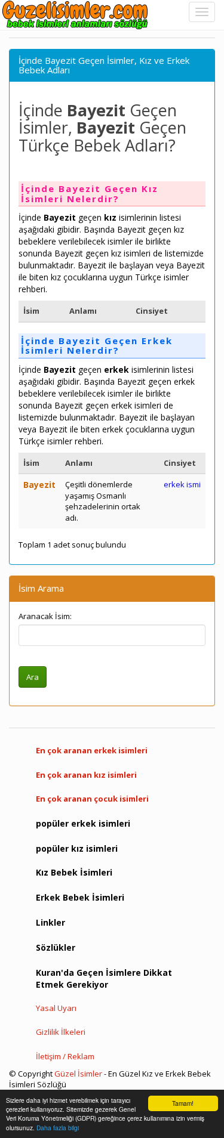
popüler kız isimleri (77, 848)
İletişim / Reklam (65, 1056)
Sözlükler (55, 947)
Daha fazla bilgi (57, 1127)
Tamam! (183, 1103)
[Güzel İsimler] (77, 15)
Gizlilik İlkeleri (60, 1031)
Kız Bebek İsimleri (74, 872)
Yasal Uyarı (56, 1008)
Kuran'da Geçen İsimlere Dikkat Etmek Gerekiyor (104, 978)
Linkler (50, 922)
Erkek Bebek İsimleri (80, 897)
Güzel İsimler (78, 1073)
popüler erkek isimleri (83, 823)
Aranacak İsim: (45, 616)
